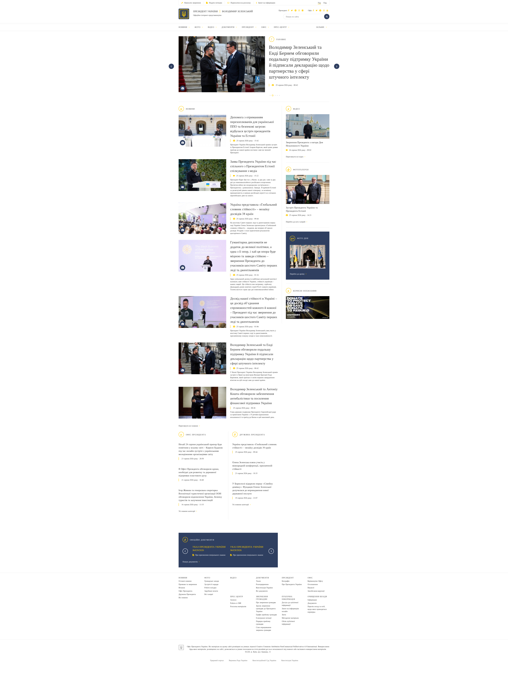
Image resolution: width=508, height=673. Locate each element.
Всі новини (183, 597)
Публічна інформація (288, 597)
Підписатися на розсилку (241, 2)
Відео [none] (211, 27)
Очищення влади (317, 596)
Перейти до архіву (297, 274)
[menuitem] (185, 27)
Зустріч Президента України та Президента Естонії (302, 209)
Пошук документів (190, 561)
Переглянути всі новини (189, 425)
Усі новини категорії (187, 511)
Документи (262, 577)
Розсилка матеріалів (238, 606)
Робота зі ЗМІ (235, 603)
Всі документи (262, 591)
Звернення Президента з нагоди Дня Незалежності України (304, 144)
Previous (185, 551)
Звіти (284, 614)
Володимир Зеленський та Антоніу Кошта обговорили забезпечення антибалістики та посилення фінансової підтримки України (254, 396)
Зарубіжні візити (211, 591)
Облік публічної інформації (288, 622)
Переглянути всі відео (295, 156)
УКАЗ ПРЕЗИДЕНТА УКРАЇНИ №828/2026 (246, 548)
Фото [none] (198, 27)
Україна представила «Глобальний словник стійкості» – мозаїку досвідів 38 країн (253, 209)
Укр (319, 2)
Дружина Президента (187, 594)
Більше (320, 27)
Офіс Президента (185, 591)
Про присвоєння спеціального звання (210, 555)
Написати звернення (192, 2)
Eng (325, 2)
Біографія (285, 581)
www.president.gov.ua (262, 649)
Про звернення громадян (266, 602)
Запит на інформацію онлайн (290, 610)
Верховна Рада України (238, 660)
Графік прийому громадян (266, 614)
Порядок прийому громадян (263, 622)
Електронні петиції (263, 618)
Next (271, 551)
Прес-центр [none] (280, 27)
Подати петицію (215, 2)
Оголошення (313, 584)
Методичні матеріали (290, 618)
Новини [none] (183, 27)
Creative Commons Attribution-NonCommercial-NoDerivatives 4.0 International (286, 646)
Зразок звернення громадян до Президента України (266, 608)
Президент (288, 577)
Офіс (310, 577)
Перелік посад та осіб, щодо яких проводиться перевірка (317, 609)
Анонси (233, 600)
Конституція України (264, 587)
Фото (207, 577)
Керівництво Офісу (315, 581)
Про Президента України (292, 584)
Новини (183, 577)
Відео (233, 577)
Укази (258, 581)
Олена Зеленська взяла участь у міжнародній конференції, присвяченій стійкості (252, 465)
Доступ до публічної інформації (290, 603)
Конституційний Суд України (264, 660)
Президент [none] (248, 27)
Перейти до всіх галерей (296, 221)
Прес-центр (236, 596)
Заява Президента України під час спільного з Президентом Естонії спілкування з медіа (253, 166)
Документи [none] (228, 27)
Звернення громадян (262, 597)
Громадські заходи (211, 581)
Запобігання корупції (316, 591)
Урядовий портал (217, 660)
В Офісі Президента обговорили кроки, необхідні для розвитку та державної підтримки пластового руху (199, 472)
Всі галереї (208, 594)
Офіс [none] (264, 27)
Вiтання (182, 587)
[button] (292, 10)
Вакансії (311, 587)
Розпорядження (262, 584)
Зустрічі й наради (211, 584)
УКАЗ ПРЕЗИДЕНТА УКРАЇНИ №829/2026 (209, 548)
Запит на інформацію (266, 2)
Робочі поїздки (210, 587)
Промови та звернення (188, 584)
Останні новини (185, 581)
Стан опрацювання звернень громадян (263, 628)
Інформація (312, 600)
